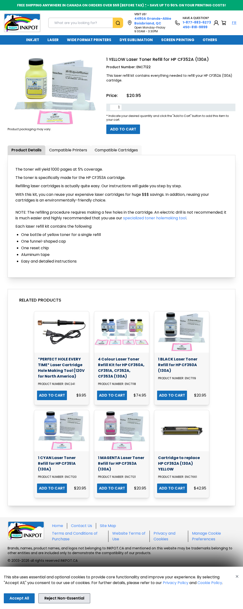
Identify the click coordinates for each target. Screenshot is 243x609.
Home (57, 525)
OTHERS (210, 39)
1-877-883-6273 (197, 22)
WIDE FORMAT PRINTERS (89, 39)
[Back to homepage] (22, 22)
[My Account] (216, 22)
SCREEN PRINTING (177, 39)
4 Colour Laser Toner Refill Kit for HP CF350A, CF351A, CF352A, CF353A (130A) (121, 367)
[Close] (237, 576)
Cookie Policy (209, 582)
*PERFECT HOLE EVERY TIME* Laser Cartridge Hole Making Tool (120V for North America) (61, 367)
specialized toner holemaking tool (154, 218)
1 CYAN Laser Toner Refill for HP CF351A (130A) (57, 463)
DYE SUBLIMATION (136, 39)
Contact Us (81, 525)
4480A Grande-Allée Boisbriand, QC (152, 21)
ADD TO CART (52, 395)
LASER (53, 39)
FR (234, 22)
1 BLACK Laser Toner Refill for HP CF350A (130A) (177, 364)
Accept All (19, 598)
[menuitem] (32, 40)
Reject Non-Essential (64, 598)
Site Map (108, 525)
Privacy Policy (175, 582)
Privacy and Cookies (164, 536)
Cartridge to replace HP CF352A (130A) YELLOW (179, 463)
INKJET (32, 39)
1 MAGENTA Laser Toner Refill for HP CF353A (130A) (121, 463)
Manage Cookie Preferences (206, 536)
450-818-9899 (195, 27)
